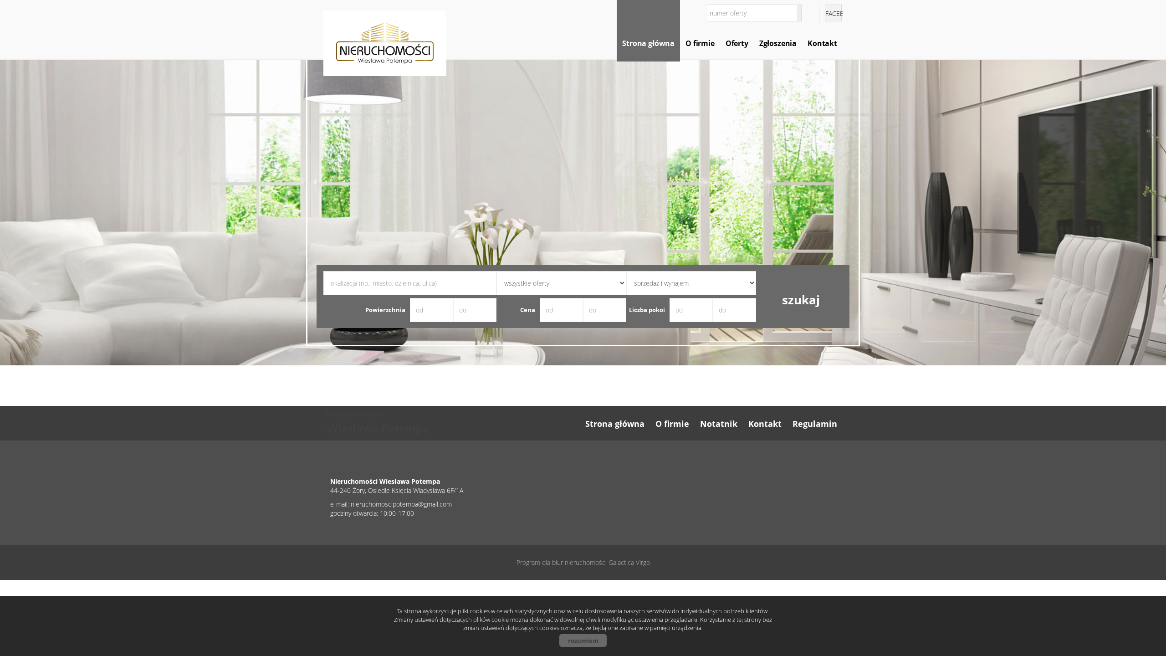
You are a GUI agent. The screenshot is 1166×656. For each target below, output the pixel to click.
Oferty (737, 43)
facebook (833, 13)
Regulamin (815, 423)
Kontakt (822, 43)
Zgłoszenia (778, 43)
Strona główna (648, 43)
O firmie (700, 43)
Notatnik (718, 423)
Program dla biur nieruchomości (563, 562)
